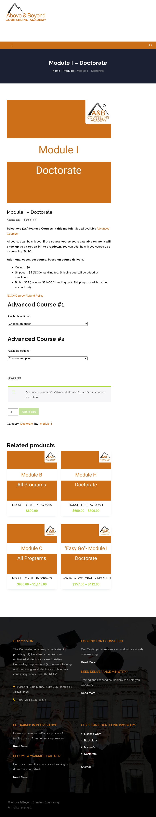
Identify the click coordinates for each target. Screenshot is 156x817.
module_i (46, 423)
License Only (92, 733)
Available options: (19, 316)
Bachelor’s (91, 740)
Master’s (89, 747)
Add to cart (29, 411)
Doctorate (26, 423)
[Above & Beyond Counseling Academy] (26, 12)
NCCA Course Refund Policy (25, 295)
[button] (104, 106)
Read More (88, 662)
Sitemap (86, 766)
